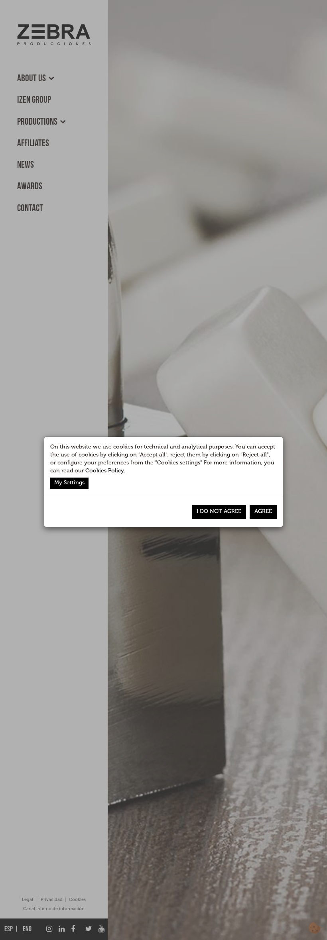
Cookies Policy (104, 470)
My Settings (69, 482)
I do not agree (219, 511)
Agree (263, 511)
